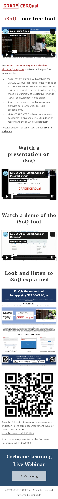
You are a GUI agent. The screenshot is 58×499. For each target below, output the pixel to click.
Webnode (36, 495)
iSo (8, 18)
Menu (53, 6)
